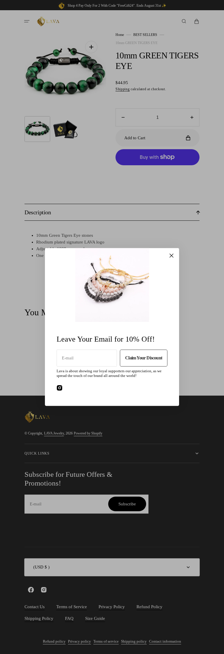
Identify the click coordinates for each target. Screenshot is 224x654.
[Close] (171, 255)
